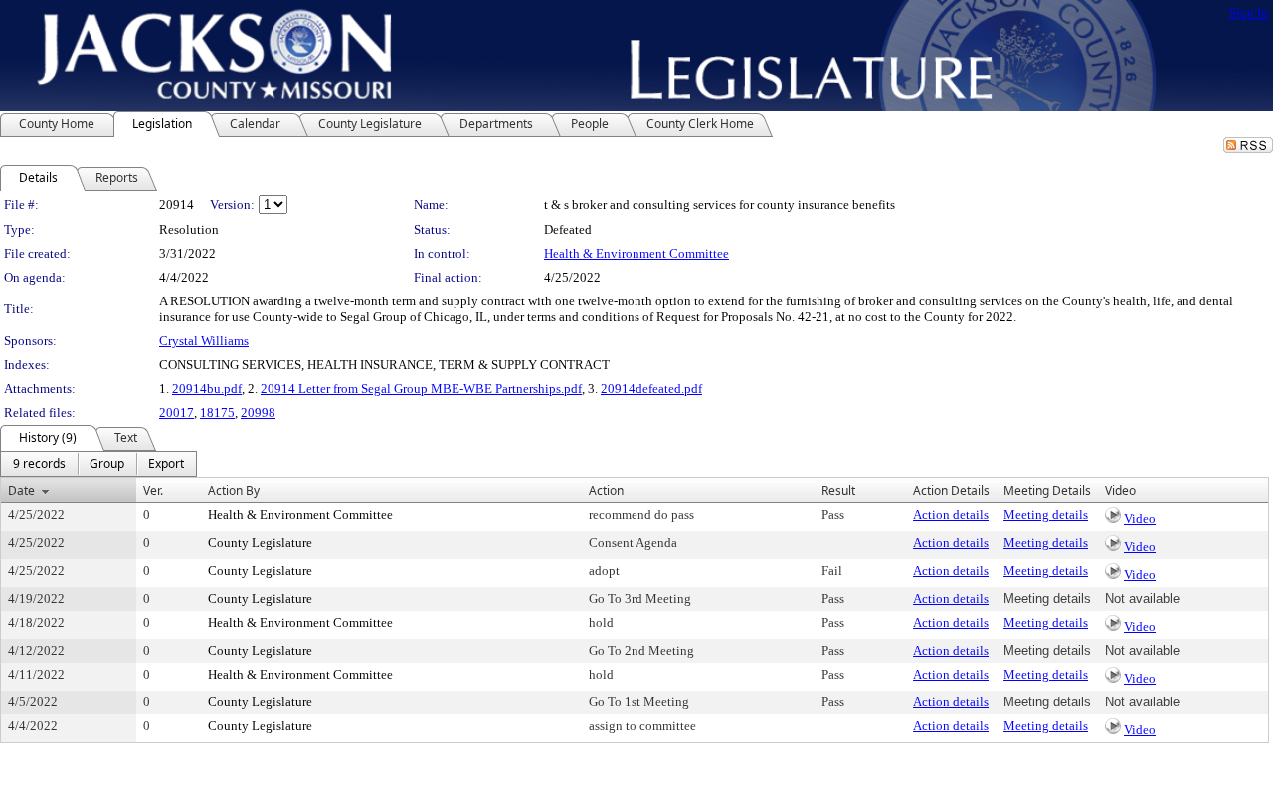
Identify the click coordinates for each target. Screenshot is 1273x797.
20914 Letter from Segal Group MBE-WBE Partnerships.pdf (421, 388)
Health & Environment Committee (636, 253)
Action (606, 490)
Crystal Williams (204, 340)
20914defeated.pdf (651, 388)
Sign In (1248, 12)
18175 (217, 412)
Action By (234, 490)
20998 (258, 412)
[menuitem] (39, 464)
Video (1140, 518)
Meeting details (1045, 514)
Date (21, 490)
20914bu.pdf (207, 388)
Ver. (153, 490)
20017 (176, 412)
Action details (951, 514)
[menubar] (98, 464)
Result (838, 490)
